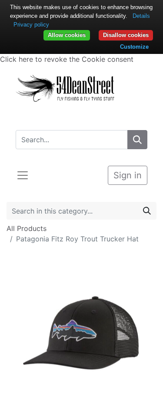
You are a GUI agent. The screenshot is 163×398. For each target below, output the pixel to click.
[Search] (137, 139)
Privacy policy (31, 24)
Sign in (127, 175)
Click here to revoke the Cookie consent (66, 59)
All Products (27, 228)
